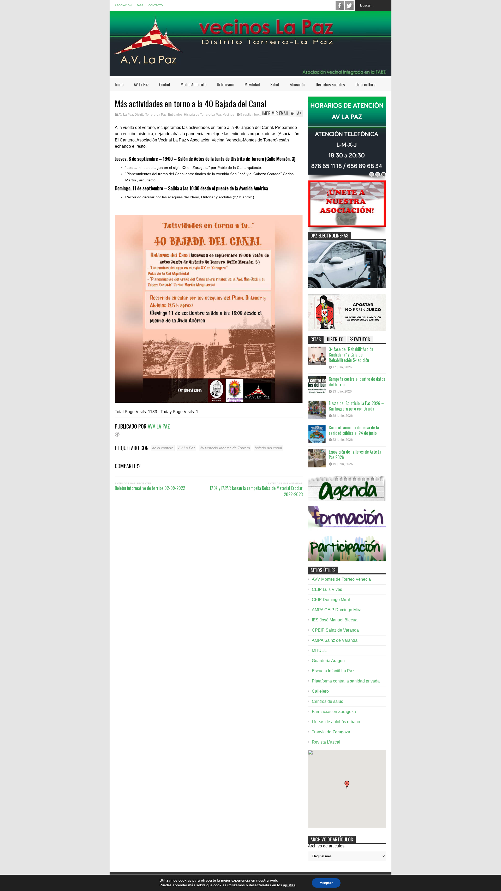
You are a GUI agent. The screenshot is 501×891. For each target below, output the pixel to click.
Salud (274, 84)
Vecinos (228, 114)
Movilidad (252, 84)
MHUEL (319, 650)
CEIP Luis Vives (327, 589)
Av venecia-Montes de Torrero (225, 448)
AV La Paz (141, 84)
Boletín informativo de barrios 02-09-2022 (150, 488)
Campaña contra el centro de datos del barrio (357, 382)
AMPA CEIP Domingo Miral (337, 610)
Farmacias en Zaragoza (334, 711)
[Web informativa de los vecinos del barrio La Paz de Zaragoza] (250, 73)
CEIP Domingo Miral (331, 599)
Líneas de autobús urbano (336, 722)
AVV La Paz (159, 426)
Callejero (320, 691)
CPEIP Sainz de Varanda (335, 630)
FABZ (140, 5)
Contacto (155, 5)
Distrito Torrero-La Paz (150, 114)
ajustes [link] (289, 885)
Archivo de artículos (326, 846)
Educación (297, 84)
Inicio (119, 84)
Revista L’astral (326, 742)
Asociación (123, 5)
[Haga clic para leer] (317, 356)
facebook (340, 5)
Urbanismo (225, 84)
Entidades (175, 114)
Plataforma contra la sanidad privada (346, 681)
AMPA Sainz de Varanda (334, 640)
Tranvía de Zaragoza (331, 732)
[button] (347, 785)
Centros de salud (327, 701)
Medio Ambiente (193, 84)
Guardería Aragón (328, 660)
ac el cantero (163, 448)
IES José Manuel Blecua (334, 620)
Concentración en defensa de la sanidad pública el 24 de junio (354, 430)
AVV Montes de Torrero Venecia (341, 579)
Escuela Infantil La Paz (333, 671)
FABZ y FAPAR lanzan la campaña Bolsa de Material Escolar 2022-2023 (256, 491)
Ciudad (164, 84)
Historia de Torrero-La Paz (202, 114)
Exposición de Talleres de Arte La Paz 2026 (355, 454)
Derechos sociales (330, 84)
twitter (349, 5)
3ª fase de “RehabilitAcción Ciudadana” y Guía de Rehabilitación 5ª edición (351, 354)
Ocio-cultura (365, 84)
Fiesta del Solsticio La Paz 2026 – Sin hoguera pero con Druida (356, 406)
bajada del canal (268, 448)
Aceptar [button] (326, 882)
